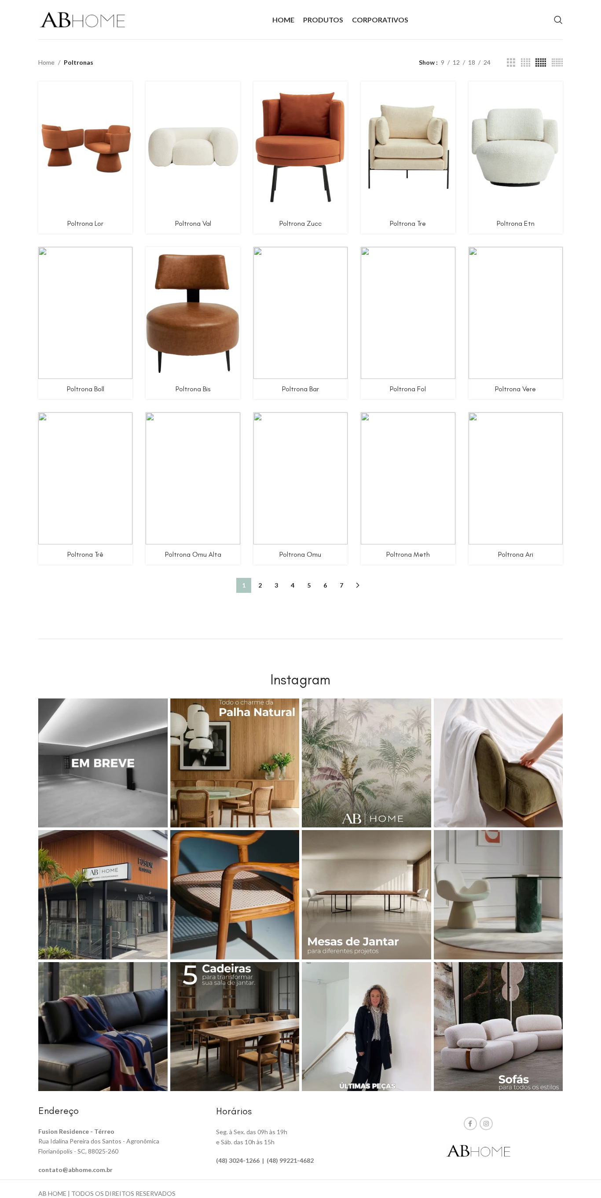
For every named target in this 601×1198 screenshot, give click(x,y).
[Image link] (478, 1150)
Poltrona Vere (515, 389)
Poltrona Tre (408, 223)
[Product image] (193, 147)
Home (46, 62)
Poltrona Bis (193, 389)
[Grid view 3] (511, 62)
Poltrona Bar (300, 389)
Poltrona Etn (516, 223)
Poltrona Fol (408, 389)
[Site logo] (82, 18)
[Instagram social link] (486, 1123)
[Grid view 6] (557, 62)
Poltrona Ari (515, 554)
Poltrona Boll (85, 389)
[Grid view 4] (525, 62)
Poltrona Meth (408, 554)
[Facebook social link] (470, 1123)
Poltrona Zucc (300, 223)
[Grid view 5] (540, 62)
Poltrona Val (193, 223)
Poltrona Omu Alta (193, 554)
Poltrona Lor (85, 223)
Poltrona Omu (300, 554)
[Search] (558, 20)
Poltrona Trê (85, 554)
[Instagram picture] (103, 763)
